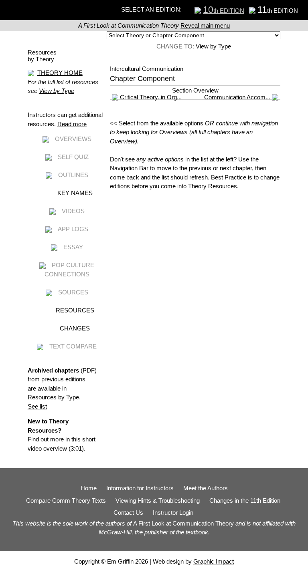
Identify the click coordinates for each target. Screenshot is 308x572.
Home (89, 488)
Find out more (46, 439)
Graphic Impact (213, 561)
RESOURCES (75, 310)
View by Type (213, 46)
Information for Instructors (140, 488)
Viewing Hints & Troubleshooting (158, 500)
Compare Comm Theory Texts (66, 500)
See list (37, 406)
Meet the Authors (205, 488)
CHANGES (75, 328)
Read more (72, 124)
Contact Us (128, 512)
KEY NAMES (75, 192)
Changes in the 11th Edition (244, 500)
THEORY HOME (60, 72)
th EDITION (223, 10)
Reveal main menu (205, 25)
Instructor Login (173, 512)
